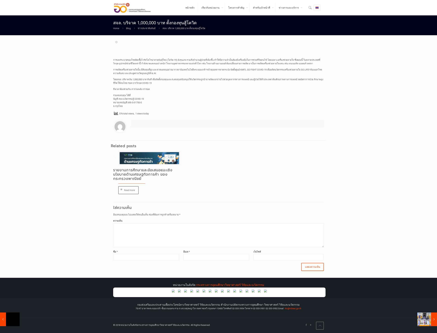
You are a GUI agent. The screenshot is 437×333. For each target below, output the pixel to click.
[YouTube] (311, 325)
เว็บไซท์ (257, 251)
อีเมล (186, 251)
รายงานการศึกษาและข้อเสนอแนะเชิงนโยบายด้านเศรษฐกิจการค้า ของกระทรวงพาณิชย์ (142, 174)
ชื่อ (115, 251)
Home (116, 28)
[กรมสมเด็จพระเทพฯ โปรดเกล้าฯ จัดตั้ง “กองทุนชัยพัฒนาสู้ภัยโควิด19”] (10, 319)
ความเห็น (117, 220)
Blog (128, 28)
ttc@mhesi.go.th (293, 308)
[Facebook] (306, 325)
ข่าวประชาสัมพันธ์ (147, 28)
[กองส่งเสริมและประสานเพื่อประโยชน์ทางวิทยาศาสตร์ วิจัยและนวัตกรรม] (133, 7)
